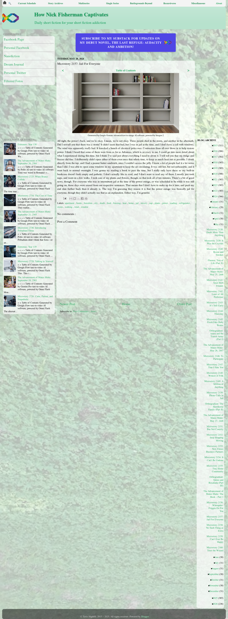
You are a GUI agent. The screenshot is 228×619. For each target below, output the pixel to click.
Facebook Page (14, 39)
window (84, 206)
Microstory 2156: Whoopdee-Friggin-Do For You (215, 506)
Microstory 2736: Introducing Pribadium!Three (32, 229)
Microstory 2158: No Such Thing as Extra (214, 527)
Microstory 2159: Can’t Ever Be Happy (215, 539)
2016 (216, 150)
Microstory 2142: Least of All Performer (215, 294)
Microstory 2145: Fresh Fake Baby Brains (215, 322)
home (131, 203)
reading (174, 203)
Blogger (145, 616)
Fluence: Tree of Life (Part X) (215, 262)
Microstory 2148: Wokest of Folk (215, 374)
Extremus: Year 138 (27, 144)
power (165, 203)
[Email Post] (64, 198)
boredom (88, 203)
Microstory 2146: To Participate (214, 357)
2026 (216, 603)
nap (151, 203)
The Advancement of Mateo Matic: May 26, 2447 (214, 347)
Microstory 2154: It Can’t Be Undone (214, 459)
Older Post (184, 304)
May (218, 224)
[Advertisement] (141, 339)
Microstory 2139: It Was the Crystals (214, 242)
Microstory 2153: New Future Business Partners (214, 448)
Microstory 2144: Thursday (215, 312)
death (102, 203)
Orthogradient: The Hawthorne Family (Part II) (214, 406)
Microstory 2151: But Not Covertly (215, 428)
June (218, 556)
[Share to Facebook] (82, 198)
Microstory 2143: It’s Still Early (215, 304)
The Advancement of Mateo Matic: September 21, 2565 (34, 213)
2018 (216, 162)
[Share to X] (78, 198)
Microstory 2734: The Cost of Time (35, 195)
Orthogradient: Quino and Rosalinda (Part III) (216, 481)
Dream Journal (14, 64)
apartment (70, 203)
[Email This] (70, 198)
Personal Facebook (16, 47)
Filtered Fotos (13, 81)
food (109, 203)
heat (125, 203)
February (216, 207)
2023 (216, 190)
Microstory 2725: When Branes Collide (33, 178)
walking (69, 206)
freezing (117, 203)
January (216, 201)
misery (144, 203)
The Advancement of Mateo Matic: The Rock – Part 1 (214, 493)
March (217, 212)
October (216, 579)
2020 (216, 173)
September (215, 573)
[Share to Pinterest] (86, 198)
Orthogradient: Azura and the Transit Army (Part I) (216, 335)
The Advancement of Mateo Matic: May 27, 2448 (214, 417)
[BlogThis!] (74, 198)
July (218, 562)
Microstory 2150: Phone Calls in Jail (215, 395)
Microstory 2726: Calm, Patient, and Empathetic (35, 298)
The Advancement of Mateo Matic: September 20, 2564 (34, 162)
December (215, 590)
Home (126, 304)
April (217, 218)
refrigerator (184, 203)
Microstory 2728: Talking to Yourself (35, 261)
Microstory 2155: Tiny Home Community (215, 468)
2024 (216, 196)
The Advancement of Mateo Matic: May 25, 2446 (214, 271)
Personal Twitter (15, 72)
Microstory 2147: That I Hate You (215, 366)
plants (158, 203)
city (96, 203)
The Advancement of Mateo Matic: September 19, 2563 (34, 279)
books (79, 203)
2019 (216, 167)
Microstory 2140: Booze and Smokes (215, 251)
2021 (216, 179)
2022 (216, 184)
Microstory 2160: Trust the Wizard (215, 549)
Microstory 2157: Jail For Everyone (215, 518)
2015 (216, 145)
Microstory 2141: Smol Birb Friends (215, 282)
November (215, 585)
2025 (216, 597)
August (216, 568)
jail (137, 203)
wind (77, 206)
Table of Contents (126, 70)
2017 (216, 156)
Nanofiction (12, 56)
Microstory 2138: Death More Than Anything (214, 232)
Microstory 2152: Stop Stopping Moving (215, 437)
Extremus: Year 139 (27, 246)
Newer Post (67, 304)
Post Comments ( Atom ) (85, 311)
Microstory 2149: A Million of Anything (214, 384)
